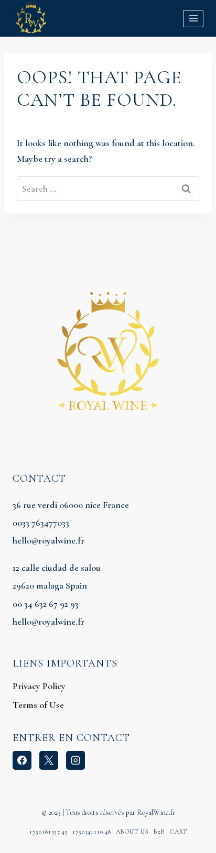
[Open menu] (193, 18)
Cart (178, 831)
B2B (159, 831)
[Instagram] (75, 760)
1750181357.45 (48, 831)
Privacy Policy (39, 686)
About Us (132, 831)
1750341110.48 (91, 831)
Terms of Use (38, 705)
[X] (48, 760)
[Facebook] (22, 760)
